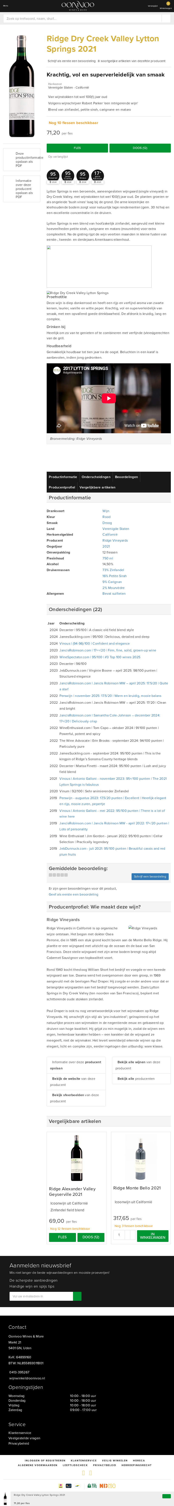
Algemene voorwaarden (38, 1465)
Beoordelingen (126, 476)
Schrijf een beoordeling (150, 876)
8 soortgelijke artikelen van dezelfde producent (132, 61)
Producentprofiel (62, 487)
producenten (136, 1078)
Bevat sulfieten (114, 593)
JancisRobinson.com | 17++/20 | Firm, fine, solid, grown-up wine (107, 650)
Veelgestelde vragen (24, 1438)
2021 (106, 546)
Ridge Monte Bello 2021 (137, 1188)
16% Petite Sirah (114, 575)
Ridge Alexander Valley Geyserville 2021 (72, 1191)
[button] (53, 176)
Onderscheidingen (96, 476)
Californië (110, 534)
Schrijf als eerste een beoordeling (72, 61)
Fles (77, 148)
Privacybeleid (18, 1443)
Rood (106, 516)
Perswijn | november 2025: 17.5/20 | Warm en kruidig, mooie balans (110, 695)
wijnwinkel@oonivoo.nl (27, 1378)
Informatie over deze (75, 1065)
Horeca (139, 1460)
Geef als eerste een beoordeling (73, 894)
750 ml (107, 558)
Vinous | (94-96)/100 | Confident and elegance (94, 643)
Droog (107, 522)
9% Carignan (112, 581)
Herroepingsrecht (137, 1465)
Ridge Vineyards (115, 540)
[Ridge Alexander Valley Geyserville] (77, 1158)
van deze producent (72, 1081)
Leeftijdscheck (75, 1465)
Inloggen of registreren (45, 1460)
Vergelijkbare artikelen (97, 487)
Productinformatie (63, 476)
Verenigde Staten (115, 528)
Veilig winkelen (115, 1460)
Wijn (105, 510)
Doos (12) (140, 148)
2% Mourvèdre (113, 587)
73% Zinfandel (113, 570)
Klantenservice (19, 1432)
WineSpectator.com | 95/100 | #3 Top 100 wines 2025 (99, 657)
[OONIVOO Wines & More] (78, 6)
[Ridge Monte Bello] (141, 1158)
